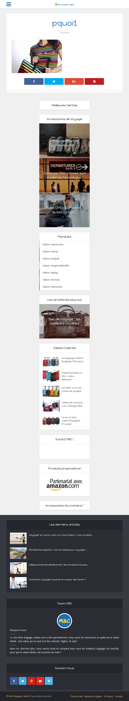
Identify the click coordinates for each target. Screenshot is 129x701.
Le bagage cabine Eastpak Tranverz (72, 360)
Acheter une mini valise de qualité (72, 389)
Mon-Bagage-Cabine (19, 696)
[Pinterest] (31, 681)
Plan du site (77, 696)
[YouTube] (40, 681)
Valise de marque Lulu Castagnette (72, 404)
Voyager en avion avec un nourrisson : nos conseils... (61, 535)
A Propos (108, 696)
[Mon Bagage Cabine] (64, 4)
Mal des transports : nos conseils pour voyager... (58, 549)
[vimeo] (49, 681)
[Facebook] (14, 681)
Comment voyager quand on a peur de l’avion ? (57, 579)
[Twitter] (23, 681)
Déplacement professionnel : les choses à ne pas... (59, 564)
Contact (119, 696)
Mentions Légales (93, 696)
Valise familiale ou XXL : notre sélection (72, 376)
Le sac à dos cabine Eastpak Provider (71, 420)
